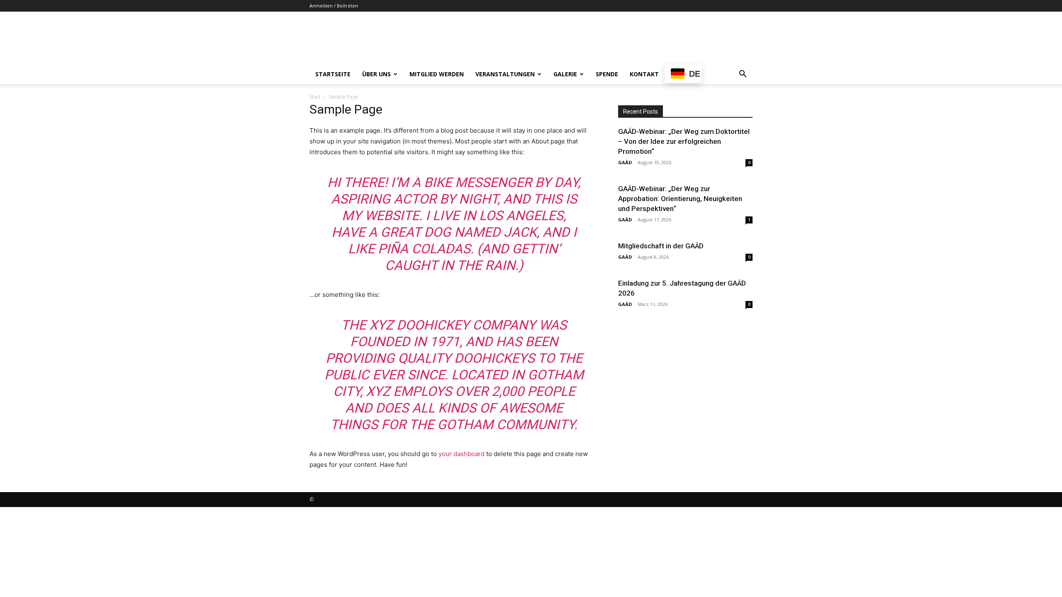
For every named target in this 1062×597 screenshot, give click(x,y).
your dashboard (461, 454)
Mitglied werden (436, 74)
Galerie (565, 74)
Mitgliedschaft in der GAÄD (661, 246)
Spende (607, 74)
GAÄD (625, 162)
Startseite (333, 74)
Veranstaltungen (505, 74)
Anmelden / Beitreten (333, 5)
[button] (743, 75)
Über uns (376, 74)
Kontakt (644, 74)
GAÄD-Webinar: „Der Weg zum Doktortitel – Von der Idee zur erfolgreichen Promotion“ (684, 141)
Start (314, 96)
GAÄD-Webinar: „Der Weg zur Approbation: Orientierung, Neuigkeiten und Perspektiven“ (680, 198)
